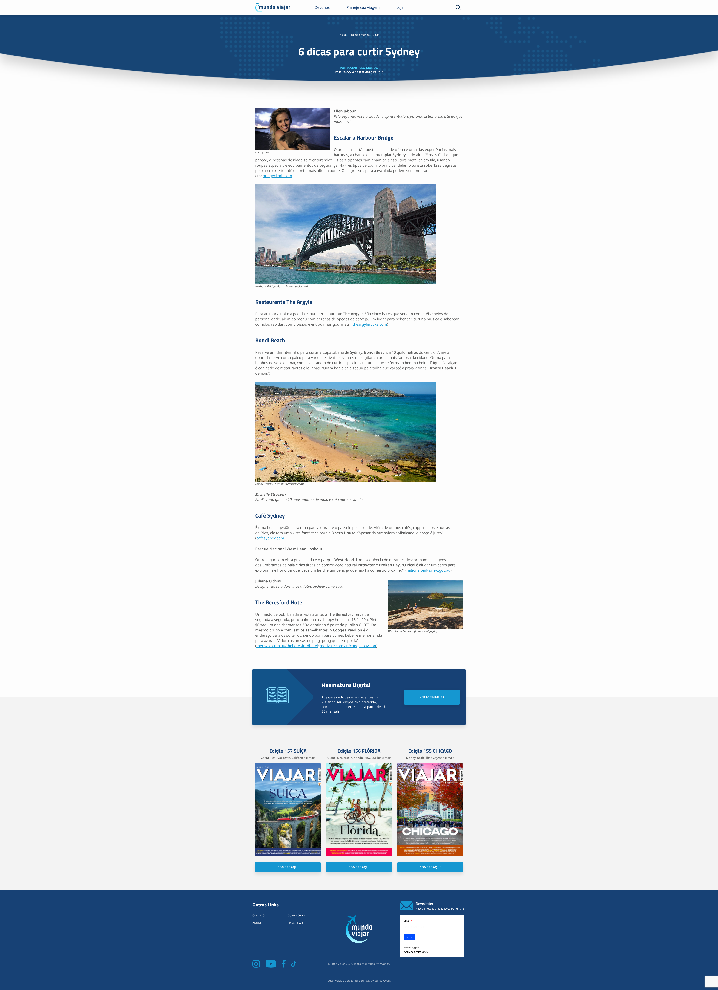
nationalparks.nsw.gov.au (428, 570)
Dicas (375, 34)
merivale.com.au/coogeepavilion (348, 645)
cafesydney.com (270, 538)
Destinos (322, 7)
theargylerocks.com (370, 324)
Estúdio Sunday (360, 980)
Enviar (409, 937)
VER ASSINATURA (432, 697)
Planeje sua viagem (363, 7)
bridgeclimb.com (277, 175)
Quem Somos (297, 915)
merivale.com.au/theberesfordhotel (287, 645)
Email (408, 920)
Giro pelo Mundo (359, 34)
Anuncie (258, 923)
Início (342, 34)
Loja (400, 7)
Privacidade (296, 923)
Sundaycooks (383, 980)
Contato (258, 915)
